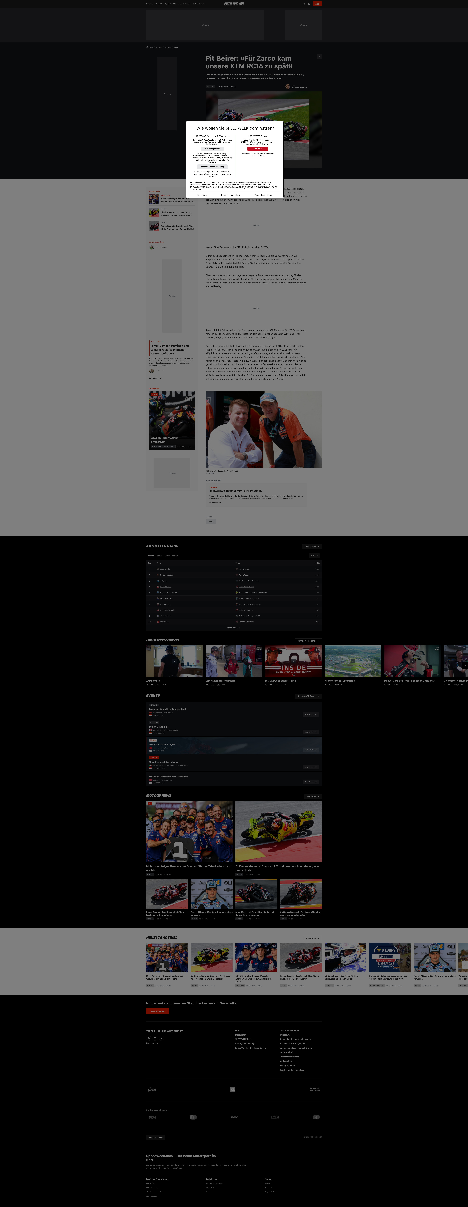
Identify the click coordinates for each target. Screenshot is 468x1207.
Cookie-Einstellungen (263, 195)
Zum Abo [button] (258, 149)
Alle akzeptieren (212, 149)
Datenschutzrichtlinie (230, 195)
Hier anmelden (257, 156)
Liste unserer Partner (259, 188)
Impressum (202, 195)
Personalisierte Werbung (212, 167)
